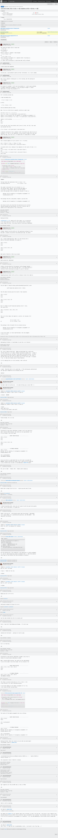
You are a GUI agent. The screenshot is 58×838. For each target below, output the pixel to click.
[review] (23, 391)
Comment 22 (5, 400)
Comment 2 (4, 70)
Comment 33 (5, 564)
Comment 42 (5, 679)
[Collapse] (57, 45)
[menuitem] (35, 1)
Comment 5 (4, 92)
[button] (55, 1)
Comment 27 (5, 486)
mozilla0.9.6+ (11, 606)
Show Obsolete (3, 39)
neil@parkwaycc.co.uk (5, 220)
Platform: (4, 14)
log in (6, 829)
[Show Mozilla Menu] (1, 1)
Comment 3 (4, 76)
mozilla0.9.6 (8, 493)
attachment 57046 (9, 524)
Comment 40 (5, 641)
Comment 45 (5, 738)
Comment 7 (4, 157)
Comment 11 (5, 236)
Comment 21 (5, 388)
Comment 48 (5, 800)
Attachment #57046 (3, 560)
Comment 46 (5, 753)
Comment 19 (5, 376)
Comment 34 (5, 579)
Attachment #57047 (3, 561)
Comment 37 (5, 615)
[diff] (19, 391)
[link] (13, 167)
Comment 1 (4, 64)
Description (5, 45)
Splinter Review (29, 480)
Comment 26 (5, 478)
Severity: (39, 14)
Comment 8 (4, 177)
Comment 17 (5, 349)
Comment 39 (5, 630)
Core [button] (8, 12)
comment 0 (10, 813)
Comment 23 (5, 415)
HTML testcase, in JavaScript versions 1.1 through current (9, 28)
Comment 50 (5, 822)
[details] (15, 391)
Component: (4, 13)
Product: (4, 12)
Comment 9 (4, 215)
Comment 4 (4, 83)
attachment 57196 (9, 581)
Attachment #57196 (3, 575)
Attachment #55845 (3, 397)
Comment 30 (5, 511)
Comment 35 (5, 591)
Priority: (33, 14)
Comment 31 (5, 522)
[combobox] (20, 1)
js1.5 (4, 493)
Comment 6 (4, 138)
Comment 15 (5, 283)
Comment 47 (5, 782)
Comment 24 (5, 428)
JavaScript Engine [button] (10, 13)
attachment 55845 (9, 391)
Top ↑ (56, 834)
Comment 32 (5, 534)
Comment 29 (5, 503)
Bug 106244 (6, 6)
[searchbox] (20, 1)
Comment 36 (5, 602)
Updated (4, 610)
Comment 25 (5, 466)
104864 (4, 612)
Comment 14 (5, 272)
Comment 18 (5, 366)
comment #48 (9, 809)
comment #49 (9, 824)
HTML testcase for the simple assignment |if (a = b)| (9, 35)
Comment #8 (25, 462)
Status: (5, 19)
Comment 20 (5, 382)
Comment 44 (5, 710)
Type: (34, 12)
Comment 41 (5, 654)
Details (49, 28)
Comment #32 (14, 742)
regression (6, 598)
